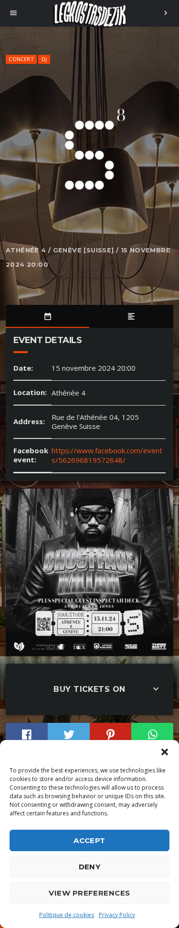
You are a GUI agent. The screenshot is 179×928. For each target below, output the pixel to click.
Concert (21, 59)
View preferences (89, 892)
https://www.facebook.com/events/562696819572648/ (107, 455)
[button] (164, 752)
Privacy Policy (117, 915)
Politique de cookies (66, 915)
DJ (44, 59)
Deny (90, 866)
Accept (89, 840)
